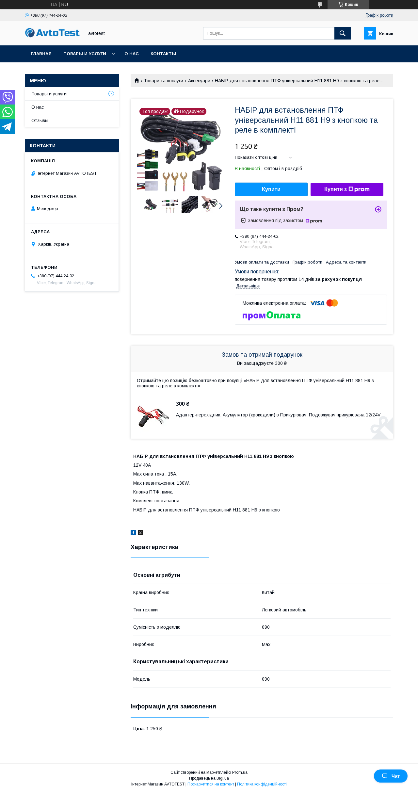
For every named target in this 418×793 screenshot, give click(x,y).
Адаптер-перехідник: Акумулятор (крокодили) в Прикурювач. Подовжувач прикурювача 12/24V (278, 414)
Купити (271, 189)
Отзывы (39, 120)
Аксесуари (199, 80)
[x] (140, 533)
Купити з (335, 189)
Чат (396, 776)
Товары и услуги (84, 53)
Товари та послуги (163, 80)
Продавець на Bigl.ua (209, 778)
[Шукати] (342, 33)
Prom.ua (240, 772)
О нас (131, 53)
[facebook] (133, 533)
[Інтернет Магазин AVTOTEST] (52, 36)
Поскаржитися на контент (210, 784)
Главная (41, 53)
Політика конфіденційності (262, 784)
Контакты (163, 53)
